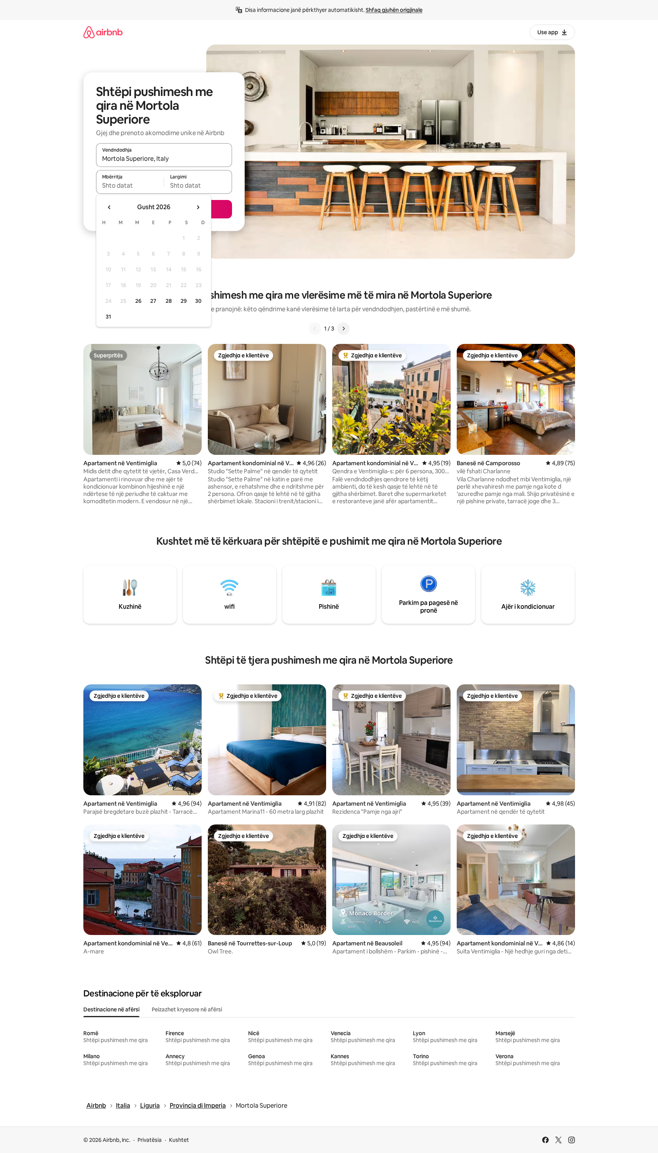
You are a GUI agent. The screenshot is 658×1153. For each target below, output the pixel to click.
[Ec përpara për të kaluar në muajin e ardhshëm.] (198, 207)
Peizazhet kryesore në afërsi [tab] (187, 1009)
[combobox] (164, 158)
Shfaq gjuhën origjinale (394, 10)
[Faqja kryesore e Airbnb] (103, 32)
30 (198, 300)
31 (108, 316)
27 (153, 300)
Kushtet (179, 1139)
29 (184, 300)
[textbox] (130, 185)
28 (169, 300)
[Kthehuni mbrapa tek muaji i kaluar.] (109, 207)
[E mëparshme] (315, 328)
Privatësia (150, 1139)
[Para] (343, 328)
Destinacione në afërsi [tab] (111, 1009)
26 (138, 300)
